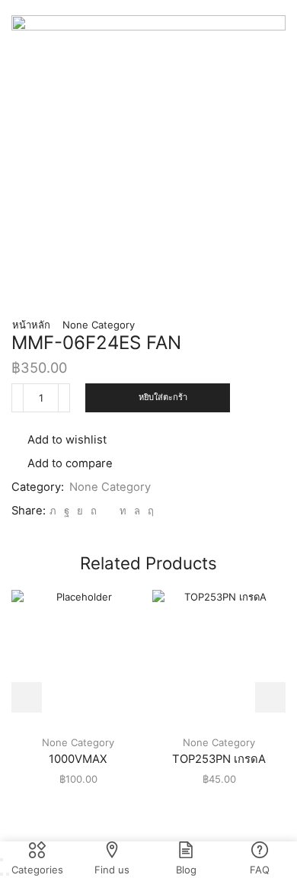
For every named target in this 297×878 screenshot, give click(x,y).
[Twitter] (53, 511)
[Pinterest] (94, 511)
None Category (98, 325)
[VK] (80, 511)
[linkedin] (123, 511)
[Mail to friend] (108, 511)
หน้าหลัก (31, 325)
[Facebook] (66, 511)
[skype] (149, 511)
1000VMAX (78, 759)
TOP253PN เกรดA (219, 759)
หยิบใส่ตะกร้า (163, 397)
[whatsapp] (137, 511)
